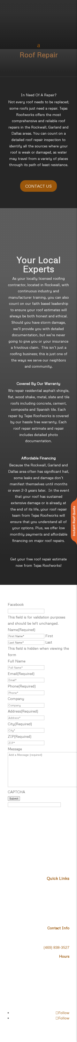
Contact (62, 916)
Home (64, 885)
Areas (64, 910)
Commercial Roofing (52, 904)
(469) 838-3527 (56, 947)
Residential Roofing (53, 898)
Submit (13, 798)
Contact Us (38, 186)
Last (48, 642)
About (64, 891)
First (49, 635)
